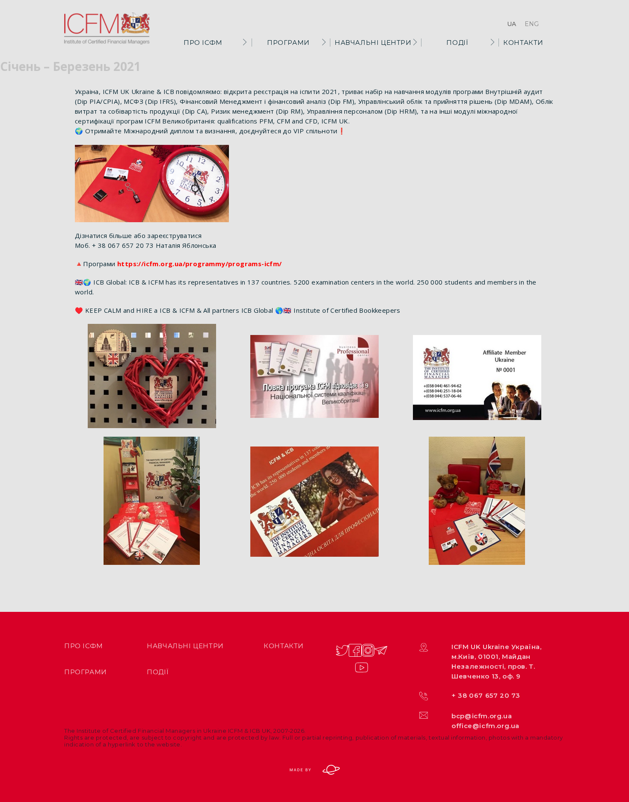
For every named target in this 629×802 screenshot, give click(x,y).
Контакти (523, 42)
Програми (288, 42)
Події (457, 42)
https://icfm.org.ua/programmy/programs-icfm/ (199, 263)
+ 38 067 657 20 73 (485, 695)
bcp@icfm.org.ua (481, 716)
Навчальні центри (373, 42)
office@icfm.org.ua (485, 726)
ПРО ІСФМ (203, 42)
